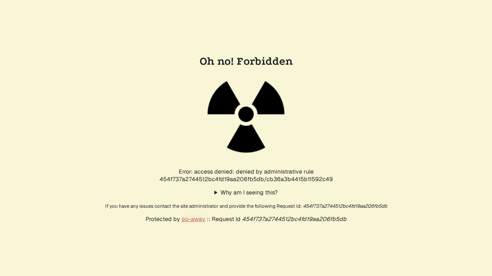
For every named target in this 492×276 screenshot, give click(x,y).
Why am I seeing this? (249, 192)
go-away (193, 219)
